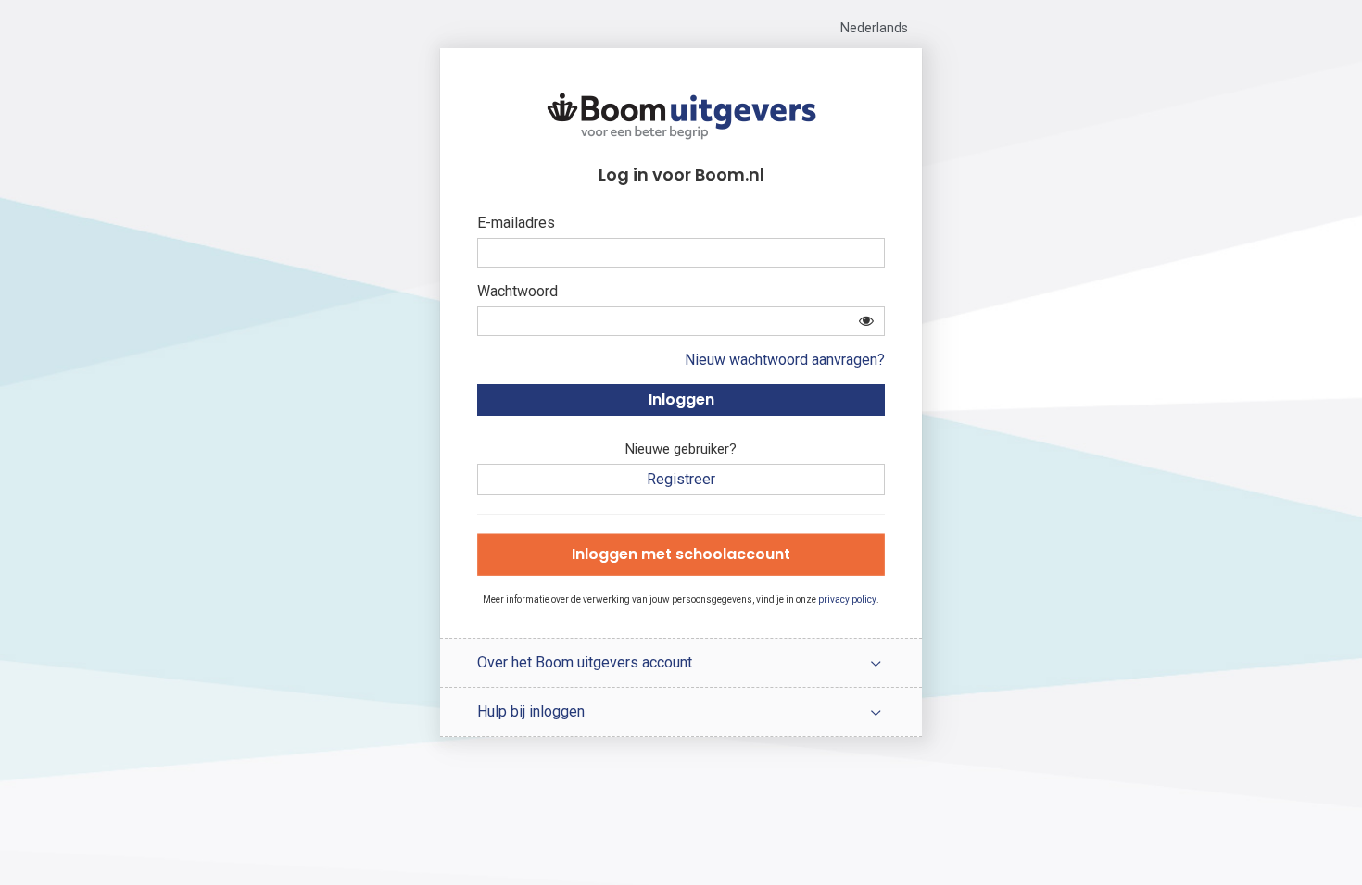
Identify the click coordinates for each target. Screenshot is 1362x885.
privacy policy (847, 599)
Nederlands (874, 28)
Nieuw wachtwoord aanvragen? (785, 359)
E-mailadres (516, 222)
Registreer (681, 479)
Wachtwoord (517, 291)
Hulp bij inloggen (531, 711)
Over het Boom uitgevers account (584, 662)
